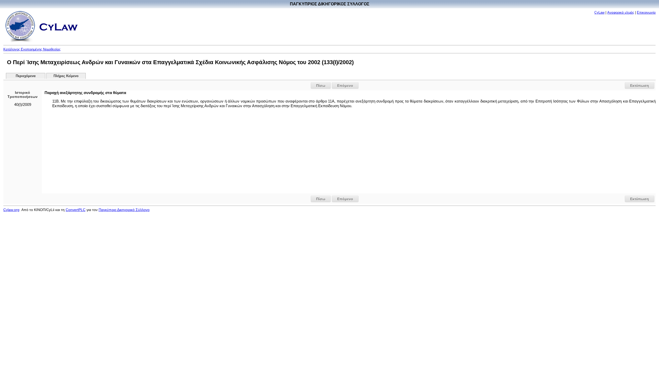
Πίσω (320, 85)
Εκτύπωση (639, 85)
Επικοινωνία (646, 12)
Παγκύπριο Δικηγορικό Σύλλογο (124, 210)
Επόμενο (345, 85)
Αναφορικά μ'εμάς (620, 12)
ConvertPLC (75, 210)
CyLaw (599, 12)
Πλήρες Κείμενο (66, 76)
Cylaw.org (11, 210)
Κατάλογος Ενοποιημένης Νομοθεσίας (31, 49)
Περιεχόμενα (26, 76)
